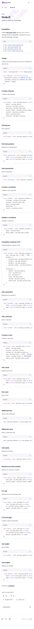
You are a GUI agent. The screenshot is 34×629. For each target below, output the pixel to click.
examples (11, 586)
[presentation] (17, 78)
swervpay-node (11, 32)
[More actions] (32, 2)
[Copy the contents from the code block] (30, 41)
